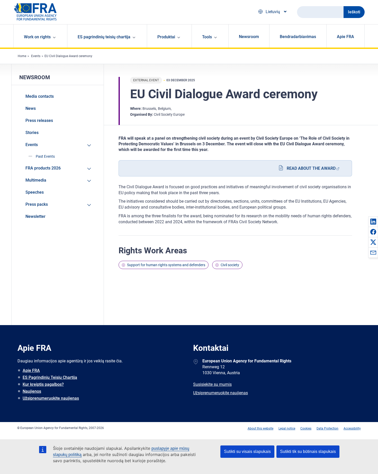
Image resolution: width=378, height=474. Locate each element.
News (30, 108)
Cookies (305, 428)
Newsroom (249, 36)
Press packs (36, 204)
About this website (260, 428)
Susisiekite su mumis (212, 384)
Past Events (45, 156)
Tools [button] (207, 36)
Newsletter (35, 216)
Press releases (39, 120)
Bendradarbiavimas (298, 36)
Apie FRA (345, 36)
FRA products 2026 (43, 168)
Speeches (34, 192)
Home (22, 56)
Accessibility (352, 428)
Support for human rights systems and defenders (166, 265)
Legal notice (286, 428)
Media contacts (39, 96)
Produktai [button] (166, 36)
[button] (373, 221)
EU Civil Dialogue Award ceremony (68, 56)
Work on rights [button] (37, 36)
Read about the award (311, 168)
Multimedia (35, 180)
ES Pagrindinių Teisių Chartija (50, 377)
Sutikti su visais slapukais (247, 451)
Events (35, 56)
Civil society (230, 265)
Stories (32, 132)
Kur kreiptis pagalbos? (43, 384)
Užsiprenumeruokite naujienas (51, 398)
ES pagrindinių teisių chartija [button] (104, 36)
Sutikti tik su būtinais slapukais (308, 451)
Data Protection (327, 428)
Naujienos (32, 391)
